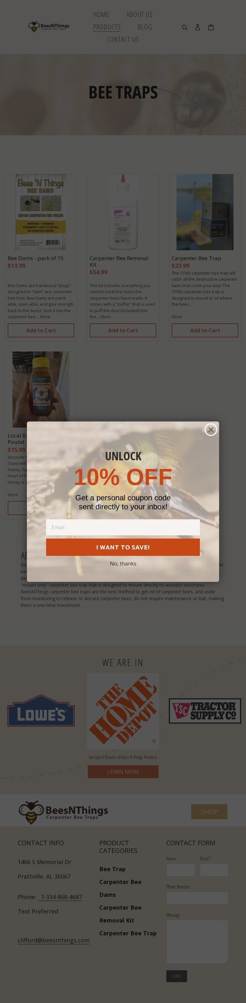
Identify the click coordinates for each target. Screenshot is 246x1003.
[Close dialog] (211, 429)
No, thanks (123, 563)
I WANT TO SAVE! (123, 547)
